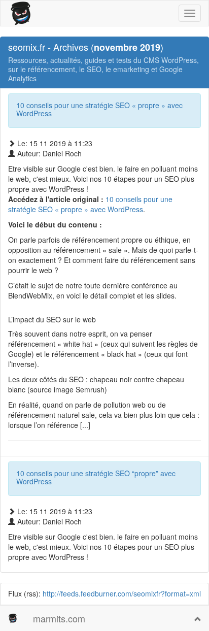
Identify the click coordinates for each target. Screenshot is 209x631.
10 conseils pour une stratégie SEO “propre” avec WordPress (96, 477)
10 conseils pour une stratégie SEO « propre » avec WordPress (99, 109)
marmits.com (59, 618)
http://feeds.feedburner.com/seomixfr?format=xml (122, 593)
